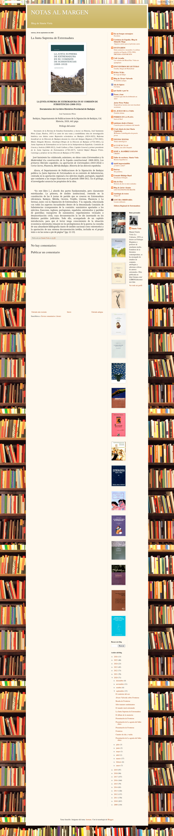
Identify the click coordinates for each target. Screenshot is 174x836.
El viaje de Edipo (120, 74)
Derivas (117, 169)
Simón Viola (136, 228)
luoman (88, 819)
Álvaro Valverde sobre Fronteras (127, 697)
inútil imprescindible (122, 163)
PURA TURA (119, 72)
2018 (116, 773)
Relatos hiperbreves (121, 159)
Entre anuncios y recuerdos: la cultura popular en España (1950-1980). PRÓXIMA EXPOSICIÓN (127, 52)
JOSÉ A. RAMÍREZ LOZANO (126, 151)
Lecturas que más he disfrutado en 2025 (125, 97)
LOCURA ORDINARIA (123, 199)
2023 (116, 667)
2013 (116, 791)
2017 (116, 776)
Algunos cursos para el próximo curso (127, 44)
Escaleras (117, 36)
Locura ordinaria (119, 202)
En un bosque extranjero (123, 33)
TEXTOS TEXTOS (121, 139)
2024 (116, 663)
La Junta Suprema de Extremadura (128, 711)
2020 (116, 677)
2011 (116, 797)
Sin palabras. (118, 171)
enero (118, 765)
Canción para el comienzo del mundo (127, 125)
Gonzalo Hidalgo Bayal (123, 175)
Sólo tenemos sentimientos (125, 704)
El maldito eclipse (120, 80)
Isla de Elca (118, 181)
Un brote (117, 87)
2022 (116, 670)
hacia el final (118, 119)
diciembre (120, 680)
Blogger (110, 819)
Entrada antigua (97, 312)
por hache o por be (121, 90)
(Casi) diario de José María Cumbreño (124, 130)
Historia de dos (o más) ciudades (125, 184)
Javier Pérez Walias (121, 102)
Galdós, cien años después (123, 147)
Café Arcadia (119, 58)
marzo (118, 758)
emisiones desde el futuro (123, 123)
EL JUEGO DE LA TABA (124, 111)
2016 (116, 780)
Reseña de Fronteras (123, 701)
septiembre (120, 691)
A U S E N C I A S (121, 145)
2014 (116, 787)
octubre (119, 687)
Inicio (69, 312)
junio (118, 748)
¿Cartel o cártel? (119, 165)
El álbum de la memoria (124, 715)
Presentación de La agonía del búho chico (128, 723)
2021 (116, 674)
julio (118, 744)
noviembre (120, 684)
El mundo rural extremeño (125, 708)
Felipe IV (117, 196)
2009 (116, 804)
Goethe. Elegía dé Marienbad (124, 68)
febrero (119, 762)
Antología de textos (121, 193)
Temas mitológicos (120, 141)
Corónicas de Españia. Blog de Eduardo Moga (125, 40)
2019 (116, 770)
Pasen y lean (118, 94)
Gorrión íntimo (119, 113)
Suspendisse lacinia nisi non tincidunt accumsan (127, 106)
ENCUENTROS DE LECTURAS (126, 66)
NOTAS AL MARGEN (60, 12)
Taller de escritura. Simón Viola (126, 157)
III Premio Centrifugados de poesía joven (126, 134)
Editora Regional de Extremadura (127, 205)
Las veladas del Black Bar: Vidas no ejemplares (126, 61)
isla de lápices (119, 84)
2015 (116, 784)
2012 (116, 794)
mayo (118, 751)
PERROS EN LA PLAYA (123, 117)
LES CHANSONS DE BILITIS (124, 190)
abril (118, 755)
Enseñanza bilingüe (121, 177)
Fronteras (119, 731)
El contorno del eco (123, 694)
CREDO (117, 153)
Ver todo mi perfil (135, 285)
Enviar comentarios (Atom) (51, 316)
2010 (116, 801)
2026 (116, 656)
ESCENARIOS (119, 47)
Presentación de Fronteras (125, 718)
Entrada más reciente (39, 312)
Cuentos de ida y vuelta (124, 734)
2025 (116, 660)
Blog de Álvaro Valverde (123, 78)
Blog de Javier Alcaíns (122, 187)
